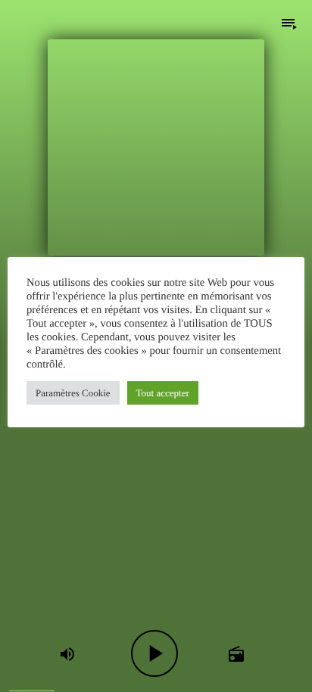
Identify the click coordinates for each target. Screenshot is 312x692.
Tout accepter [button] (162, 393)
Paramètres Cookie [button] (73, 393)
